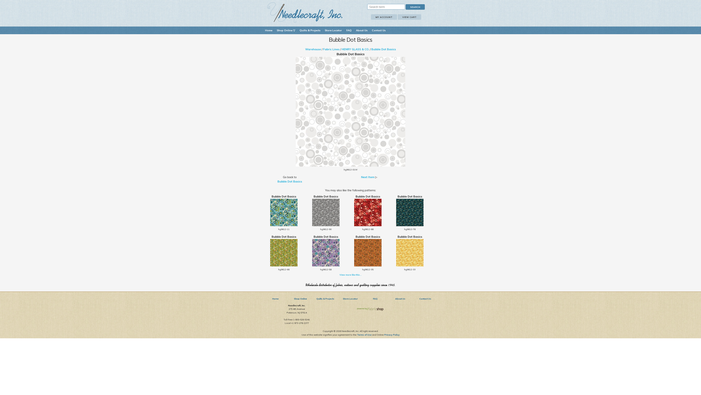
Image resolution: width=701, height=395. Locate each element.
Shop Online (300, 298)
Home (268, 30)
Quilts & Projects (310, 30)
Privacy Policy (392, 334)
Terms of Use (364, 334)
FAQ (349, 30)
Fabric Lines (331, 49)
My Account (384, 17)
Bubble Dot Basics (383, 49)
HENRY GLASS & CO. (355, 49)
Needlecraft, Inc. (304, 12)
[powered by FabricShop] (370, 309)
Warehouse (313, 49)
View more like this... (350, 274)
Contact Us (379, 30)
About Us (361, 30)
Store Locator (333, 30)
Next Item (367, 177)
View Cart (409, 17)
